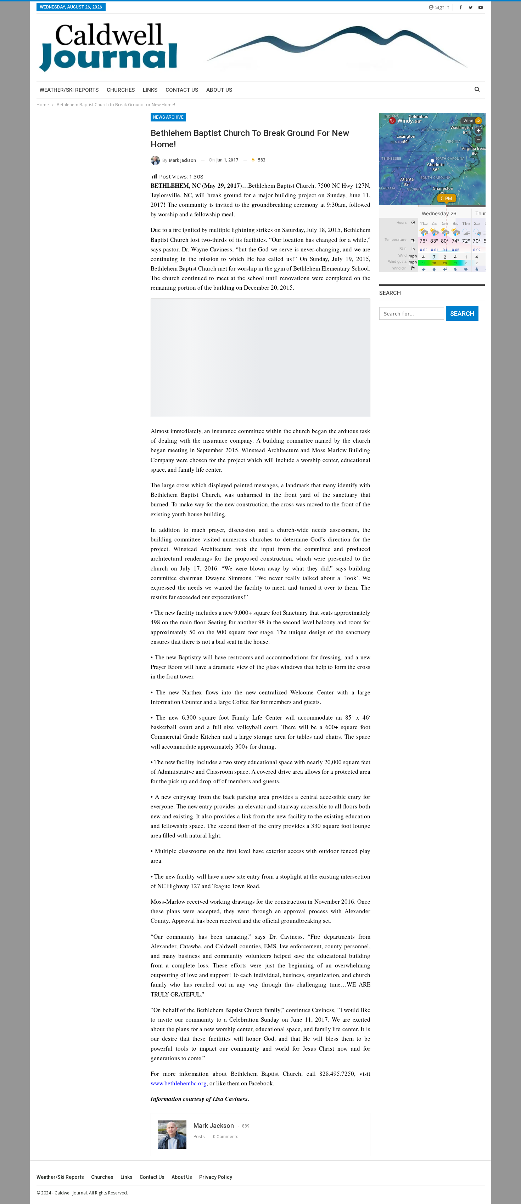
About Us (219, 90)
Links (150, 90)
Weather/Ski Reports (69, 90)
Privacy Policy (215, 1177)
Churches (121, 90)
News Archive (168, 117)
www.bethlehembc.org (179, 1083)
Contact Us (182, 90)
